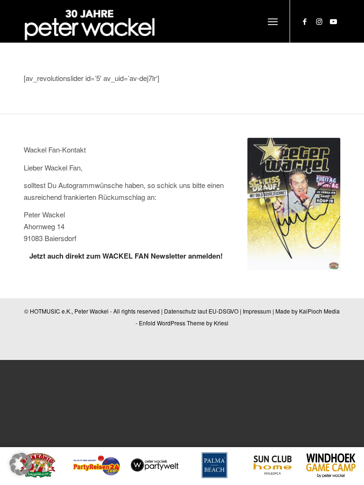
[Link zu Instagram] (319, 21)
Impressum (257, 311)
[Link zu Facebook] (305, 21)
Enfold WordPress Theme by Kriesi (183, 323)
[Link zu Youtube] (333, 21)
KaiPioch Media (319, 311)
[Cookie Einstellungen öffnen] (20, 472)
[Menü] (273, 21)
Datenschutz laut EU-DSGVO (201, 311)
